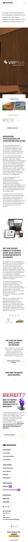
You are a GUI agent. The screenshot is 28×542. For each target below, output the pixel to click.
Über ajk (6, 498)
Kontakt (6, 502)
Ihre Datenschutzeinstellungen (11, 519)
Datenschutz (6, 517)
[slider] (14, 228)
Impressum (6, 513)
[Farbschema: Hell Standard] (14, 526)
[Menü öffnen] (24, 3)
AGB (4, 515)
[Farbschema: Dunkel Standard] (16, 526)
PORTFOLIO (7, 495)
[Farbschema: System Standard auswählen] (11, 526)
